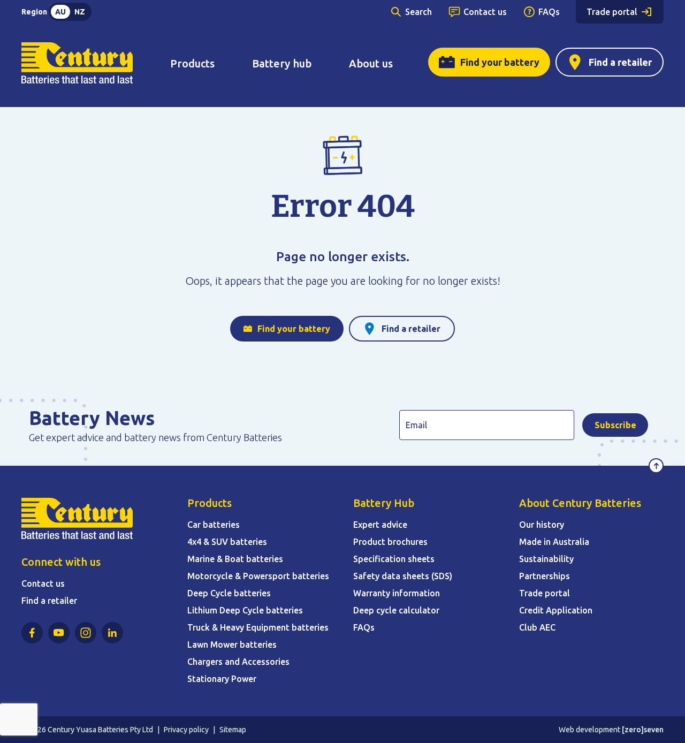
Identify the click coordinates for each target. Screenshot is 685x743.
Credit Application (555, 610)
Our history (541, 524)
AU (60, 11)
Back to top (656, 465)
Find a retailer (620, 62)
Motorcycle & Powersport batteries (258, 576)
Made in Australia (554, 542)
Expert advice (380, 524)
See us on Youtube (59, 632)
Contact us (485, 12)
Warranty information (396, 593)
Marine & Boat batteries (235, 559)
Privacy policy (186, 729)
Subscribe (615, 425)
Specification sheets (394, 559)
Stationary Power (221, 679)
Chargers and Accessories (238, 661)
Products (192, 63)
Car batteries (213, 524)
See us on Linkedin (112, 632)
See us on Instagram (85, 632)
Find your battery (499, 62)
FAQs (549, 12)
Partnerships (544, 576)
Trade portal (612, 12)
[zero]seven (643, 729)
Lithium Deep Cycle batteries (245, 610)
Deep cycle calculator (396, 610)
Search (418, 12)
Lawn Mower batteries (232, 644)
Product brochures (390, 542)
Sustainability (546, 559)
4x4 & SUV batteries (227, 542)
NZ (79, 11)
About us (371, 63)
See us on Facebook (32, 632)
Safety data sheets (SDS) (402, 576)
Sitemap (232, 729)
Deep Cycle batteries (229, 593)
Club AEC (537, 627)
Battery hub (281, 63)
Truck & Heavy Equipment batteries (258, 627)
